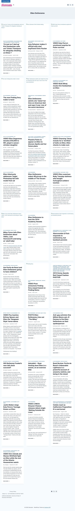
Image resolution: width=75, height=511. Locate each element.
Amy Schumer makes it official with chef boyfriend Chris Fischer (37, 46)
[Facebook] (68, 5)
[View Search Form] (14, 5)
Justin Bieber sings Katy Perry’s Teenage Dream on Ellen (11, 407)
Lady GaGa (68, 402)
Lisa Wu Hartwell (11, 451)
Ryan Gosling (42, 361)
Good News (63, 172)
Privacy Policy (5, 1)
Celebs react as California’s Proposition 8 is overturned (62, 407)
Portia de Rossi (14, 265)
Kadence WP (47, 507)
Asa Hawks (31, 148)
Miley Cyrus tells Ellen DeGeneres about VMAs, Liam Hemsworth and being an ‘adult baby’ (12, 236)
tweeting (20, 331)
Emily (5, 243)
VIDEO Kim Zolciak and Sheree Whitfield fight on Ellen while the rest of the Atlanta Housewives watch (12, 458)
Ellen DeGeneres (9, 41)
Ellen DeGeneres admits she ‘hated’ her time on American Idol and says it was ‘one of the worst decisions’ (37, 103)
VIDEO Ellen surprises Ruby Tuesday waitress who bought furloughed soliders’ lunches (62, 178)
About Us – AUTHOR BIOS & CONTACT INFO (12, 493)
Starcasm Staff (57, 279)
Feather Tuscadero (8, 370)
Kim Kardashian (7, 42)
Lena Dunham (61, 268)
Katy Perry (63, 41)
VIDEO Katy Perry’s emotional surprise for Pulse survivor (62, 45)
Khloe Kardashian (18, 41)
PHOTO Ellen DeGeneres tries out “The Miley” (36, 317)
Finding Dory (14, 95)
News (67, 172)
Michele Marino (57, 185)
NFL (15, 136)
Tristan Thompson (15, 42)
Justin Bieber (14, 401)
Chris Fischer (37, 41)
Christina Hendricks (57, 265)
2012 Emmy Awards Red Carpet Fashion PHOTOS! (61, 275)
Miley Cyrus (13, 230)
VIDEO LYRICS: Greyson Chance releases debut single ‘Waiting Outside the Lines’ (36, 408)
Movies (43, 280)
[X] (70, 5)
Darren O (56, 49)
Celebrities (55, 80)
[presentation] (12, 31)
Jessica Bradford (32, 109)
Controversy (65, 230)
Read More (6, 73)
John (55, 90)
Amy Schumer (31, 41)
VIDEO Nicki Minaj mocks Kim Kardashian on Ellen (62, 86)
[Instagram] (73, 5)
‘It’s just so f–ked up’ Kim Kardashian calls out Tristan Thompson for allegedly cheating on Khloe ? (12, 48)
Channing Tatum (56, 136)
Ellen (4, 41)
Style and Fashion (62, 231)
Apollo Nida (30, 136)
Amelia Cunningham (8, 55)
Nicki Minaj (61, 81)
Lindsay (5, 274)
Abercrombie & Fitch (57, 230)
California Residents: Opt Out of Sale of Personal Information (11, 496)
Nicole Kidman (67, 268)
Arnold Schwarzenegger (58, 401)
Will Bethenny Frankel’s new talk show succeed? (12, 365)
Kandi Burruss (14, 450)
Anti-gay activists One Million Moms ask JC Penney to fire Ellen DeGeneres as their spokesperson (62, 319)
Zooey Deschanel (61, 271)
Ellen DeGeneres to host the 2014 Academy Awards (35, 219)
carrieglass (6, 464)
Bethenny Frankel (7, 361)
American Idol (31, 95)
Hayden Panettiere (62, 266)
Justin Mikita (63, 267)
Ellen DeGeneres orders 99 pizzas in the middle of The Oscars (37, 176)
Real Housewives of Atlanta (37, 137)
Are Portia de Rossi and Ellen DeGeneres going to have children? (12, 269)
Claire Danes (65, 265)
